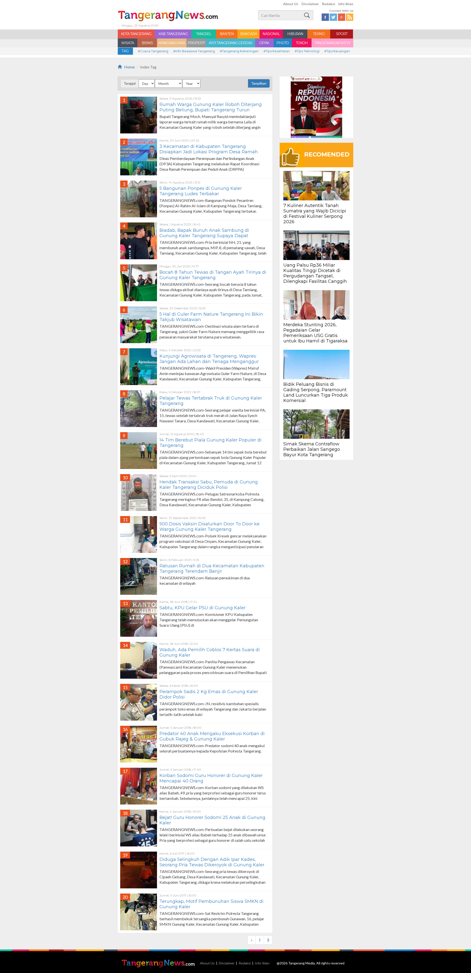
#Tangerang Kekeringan (239, 51)
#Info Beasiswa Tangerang (194, 51)
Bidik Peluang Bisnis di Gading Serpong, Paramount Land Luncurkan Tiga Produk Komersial (315, 392)
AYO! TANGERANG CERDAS (230, 43)
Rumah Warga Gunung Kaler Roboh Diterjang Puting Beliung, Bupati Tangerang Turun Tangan (210, 110)
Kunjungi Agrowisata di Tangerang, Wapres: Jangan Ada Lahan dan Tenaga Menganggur (209, 358)
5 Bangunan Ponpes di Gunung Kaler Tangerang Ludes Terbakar (200, 191)
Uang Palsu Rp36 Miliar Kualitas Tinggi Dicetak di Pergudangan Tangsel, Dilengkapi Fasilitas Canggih (315, 273)
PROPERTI (196, 43)
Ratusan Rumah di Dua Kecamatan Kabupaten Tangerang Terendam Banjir (211, 568)
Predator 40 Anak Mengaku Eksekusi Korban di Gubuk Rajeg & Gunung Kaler (212, 736)
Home (129, 67)
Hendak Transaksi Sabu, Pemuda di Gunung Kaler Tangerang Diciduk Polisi (208, 484)
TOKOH (302, 43)
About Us (290, 4)
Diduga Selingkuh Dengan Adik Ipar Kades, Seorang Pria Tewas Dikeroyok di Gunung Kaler (211, 862)
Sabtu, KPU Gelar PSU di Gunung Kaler (202, 607)
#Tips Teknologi (307, 51)
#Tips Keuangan (337, 51)
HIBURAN (295, 34)
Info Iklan (345, 4)
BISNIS (147, 43)
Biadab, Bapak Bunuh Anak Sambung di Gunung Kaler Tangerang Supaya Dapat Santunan (204, 236)
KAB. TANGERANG (173, 34)
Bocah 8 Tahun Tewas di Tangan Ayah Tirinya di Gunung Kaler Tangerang (212, 275)
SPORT (341, 34)
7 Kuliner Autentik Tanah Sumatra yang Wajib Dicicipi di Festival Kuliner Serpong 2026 (314, 213)
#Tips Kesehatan (276, 51)
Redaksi (328, 4)
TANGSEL (203, 34)
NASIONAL (271, 34)
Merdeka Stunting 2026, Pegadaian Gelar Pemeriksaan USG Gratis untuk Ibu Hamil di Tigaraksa (315, 333)
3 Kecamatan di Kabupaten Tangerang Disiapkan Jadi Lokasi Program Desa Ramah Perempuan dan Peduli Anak (208, 152)
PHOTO (282, 43)
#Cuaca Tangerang (153, 51)
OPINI (264, 43)
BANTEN (227, 34)
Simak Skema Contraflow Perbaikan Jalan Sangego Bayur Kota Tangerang (311, 449)
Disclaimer (310, 4)
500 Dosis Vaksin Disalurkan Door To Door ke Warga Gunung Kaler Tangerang (209, 526)
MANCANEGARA (171, 43)
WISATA (127, 43)
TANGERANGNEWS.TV (332, 43)
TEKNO (319, 34)
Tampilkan (258, 83)
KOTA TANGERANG (136, 34)
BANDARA (248, 34)
